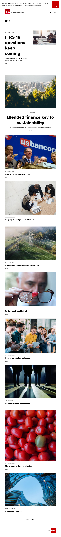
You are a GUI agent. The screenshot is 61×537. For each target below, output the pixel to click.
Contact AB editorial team (8, 531)
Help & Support (27, 531)
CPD (7, 21)
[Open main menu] (54, 12)
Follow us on (44, 531)
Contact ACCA (19, 531)
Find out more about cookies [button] (33, 5)
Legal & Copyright (36, 531)
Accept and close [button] (55, 4)
